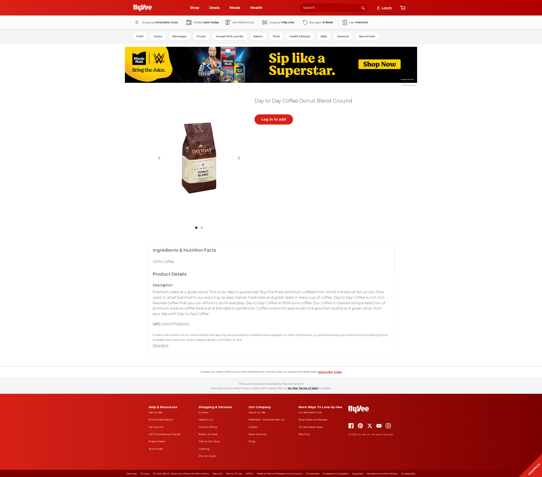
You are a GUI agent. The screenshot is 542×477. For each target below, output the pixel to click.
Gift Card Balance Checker (165, 434)
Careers (253, 426)
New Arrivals (367, 36)
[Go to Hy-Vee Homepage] (142, 7)
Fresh (140, 36)
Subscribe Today (330, 372)
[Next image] (238, 158)
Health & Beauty (300, 36)
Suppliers (357, 473)
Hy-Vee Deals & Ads (310, 412)
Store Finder (156, 448)
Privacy (145, 473)
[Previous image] (159, 158)
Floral (276, 36)
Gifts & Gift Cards (209, 441)
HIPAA (249, 473)
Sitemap (132, 473)
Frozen (201, 36)
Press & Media (157, 441)
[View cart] (403, 8)
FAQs (252, 441)
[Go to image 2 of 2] (202, 227)
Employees (312, 473)
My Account (156, 426)
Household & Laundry (229, 36)
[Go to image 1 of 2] (196, 227)
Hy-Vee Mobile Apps (311, 426)
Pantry (158, 36)
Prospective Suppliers (336, 473)
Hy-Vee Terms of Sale (303, 388)
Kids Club (304, 434)
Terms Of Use (234, 473)
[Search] (363, 7)
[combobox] (334, 7)
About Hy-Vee (257, 412)
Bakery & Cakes (208, 434)
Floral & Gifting (208, 426)
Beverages (180, 36)
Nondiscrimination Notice (382, 473)
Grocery (203, 412)
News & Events (257, 434)
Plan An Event (207, 456)
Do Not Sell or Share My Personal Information (181, 473)
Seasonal (343, 36)
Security (218, 473)
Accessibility (408, 473)
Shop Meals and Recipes (313, 419)
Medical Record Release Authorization (280, 473)
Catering (204, 448)
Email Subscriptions (161, 419)
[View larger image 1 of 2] (199, 158)
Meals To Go (206, 419)
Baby (324, 36)
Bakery (258, 36)
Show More (161, 345)
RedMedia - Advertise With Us (266, 419)
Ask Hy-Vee (155, 412)
